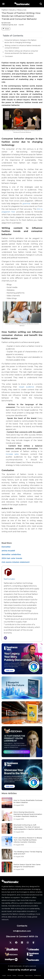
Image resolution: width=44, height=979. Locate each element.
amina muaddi (8, 551)
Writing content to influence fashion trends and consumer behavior (22, 47)
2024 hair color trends (12, 558)
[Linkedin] (22, 942)
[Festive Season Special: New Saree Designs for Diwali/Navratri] (7, 867)
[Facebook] (16, 942)
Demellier (6, 547)
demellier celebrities (11, 554)
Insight (4, 975)
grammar (26, 204)
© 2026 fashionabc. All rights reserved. (22, 966)
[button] (3, 3)
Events (14, 975)
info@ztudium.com (22, 931)
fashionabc (9, 579)
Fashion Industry (9, 10)
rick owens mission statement (15, 562)
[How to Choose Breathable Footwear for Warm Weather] (7, 802)
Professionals (37, 975)
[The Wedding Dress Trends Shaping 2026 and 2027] (7, 854)
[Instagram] (27, 942)
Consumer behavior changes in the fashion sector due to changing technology (20, 41)
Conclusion (9, 56)
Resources (21, 10)
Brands (9, 975)
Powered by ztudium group (22, 970)
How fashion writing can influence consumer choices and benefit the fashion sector (21, 52)
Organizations (29, 975)
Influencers (20, 975)
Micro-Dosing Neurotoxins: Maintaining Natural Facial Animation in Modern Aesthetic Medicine (28, 814)
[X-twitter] (10, 942)
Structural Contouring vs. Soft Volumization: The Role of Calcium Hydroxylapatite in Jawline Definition (28, 827)
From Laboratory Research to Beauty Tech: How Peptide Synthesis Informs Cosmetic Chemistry (28, 840)
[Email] (5, 638)
